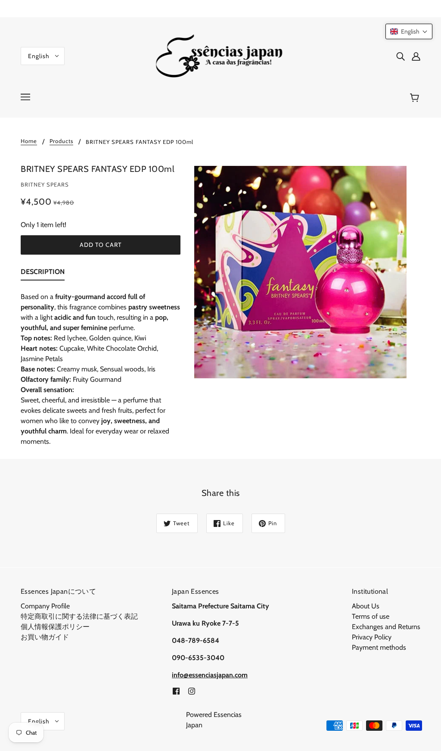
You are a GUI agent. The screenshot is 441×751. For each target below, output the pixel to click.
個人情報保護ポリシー (55, 627)
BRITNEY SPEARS (45, 184)
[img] (400, 56)
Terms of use (370, 616)
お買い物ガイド (45, 637)
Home (29, 141)
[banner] (220, 55)
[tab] (43, 273)
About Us (365, 606)
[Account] (416, 56)
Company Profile (45, 606)
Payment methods (379, 647)
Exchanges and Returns (386, 627)
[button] (409, 31)
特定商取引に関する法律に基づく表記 (79, 616)
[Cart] (415, 97)
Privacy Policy (371, 637)
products (61, 141)
